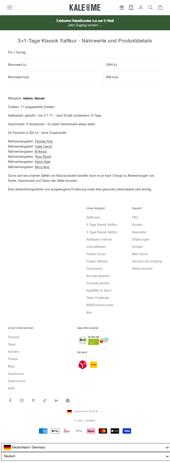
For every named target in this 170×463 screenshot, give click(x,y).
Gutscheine (94, 268)
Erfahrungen (140, 239)
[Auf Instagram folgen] (21, 400)
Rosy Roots (43, 156)
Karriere (13, 351)
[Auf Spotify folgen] (68, 400)
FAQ (135, 217)
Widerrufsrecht (142, 268)
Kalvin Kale (42, 161)
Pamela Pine (44, 141)
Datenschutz (16, 381)
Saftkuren (93, 217)
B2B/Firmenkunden (99, 305)
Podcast (13, 337)
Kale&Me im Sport (99, 290)
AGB (11, 388)
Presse (13, 359)
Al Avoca (41, 151)
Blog (11, 366)
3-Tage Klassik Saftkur (102, 224)
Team (12, 344)
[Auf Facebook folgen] (10, 400)
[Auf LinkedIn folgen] (56, 400)
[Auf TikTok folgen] (44, 400)
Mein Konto (140, 254)
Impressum (16, 374)
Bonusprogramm (98, 276)
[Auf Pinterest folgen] (33, 400)
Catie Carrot (43, 146)
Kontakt (137, 247)
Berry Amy (42, 167)
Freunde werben (98, 283)
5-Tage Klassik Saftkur (102, 232)
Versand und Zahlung (147, 261)
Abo (89, 312)
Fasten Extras (96, 254)
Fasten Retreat (96, 261)
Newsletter (139, 232)
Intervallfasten (96, 247)
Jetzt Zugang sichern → (85, 25)
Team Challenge (97, 298)
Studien (137, 224)
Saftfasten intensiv (99, 239)
